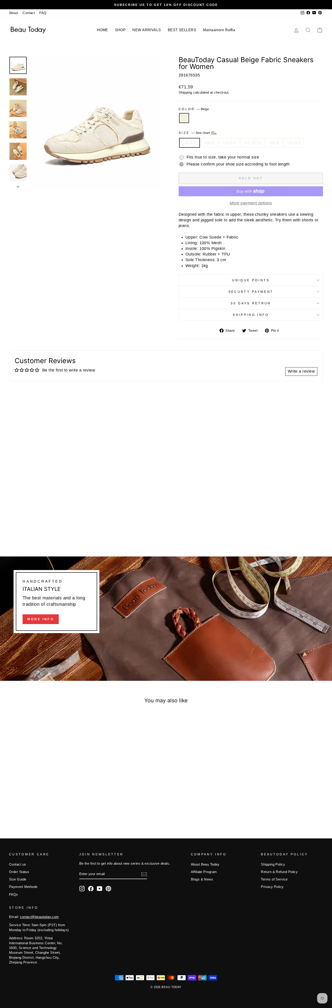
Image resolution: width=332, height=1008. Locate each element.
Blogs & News (202, 879)
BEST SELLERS (182, 30)
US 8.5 (294, 142)
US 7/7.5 (252, 142)
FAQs (13, 894)
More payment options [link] (251, 203)
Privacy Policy (272, 887)
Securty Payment (251, 291)
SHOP (120, 30)
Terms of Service (274, 879)
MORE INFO (40, 619)
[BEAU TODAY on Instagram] (82, 888)
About (13, 13)
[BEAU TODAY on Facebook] (91, 888)
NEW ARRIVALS (146, 30)
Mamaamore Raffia (219, 30)
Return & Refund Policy (279, 872)
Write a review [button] (301, 371)
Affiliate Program (204, 872)
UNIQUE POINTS (250, 280)
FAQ (42, 13)
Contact (29, 13)
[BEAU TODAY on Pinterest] (108, 888)
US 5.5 (189, 142)
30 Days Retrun (251, 303)
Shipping (185, 92)
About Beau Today (205, 864)
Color (194, 109)
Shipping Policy (273, 864)
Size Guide (17, 879)
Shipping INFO (251, 315)
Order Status (19, 872)
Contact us (17, 864)
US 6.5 (229, 142)
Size (195, 133)
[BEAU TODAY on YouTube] (99, 888)
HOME (102, 30)
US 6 (209, 142)
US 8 (274, 142)
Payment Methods (23, 887)
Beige (184, 118)
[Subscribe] (144, 874)
